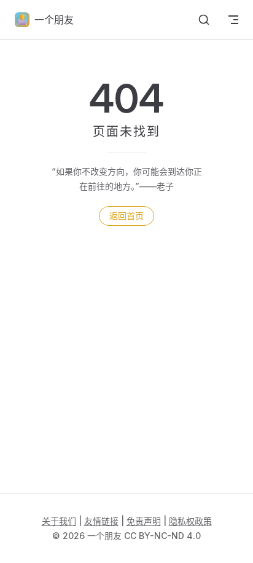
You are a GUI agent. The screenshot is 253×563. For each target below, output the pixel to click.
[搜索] (204, 19)
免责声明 (143, 521)
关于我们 (59, 521)
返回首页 (126, 215)
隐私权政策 (190, 521)
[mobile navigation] (233, 19)
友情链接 (101, 521)
